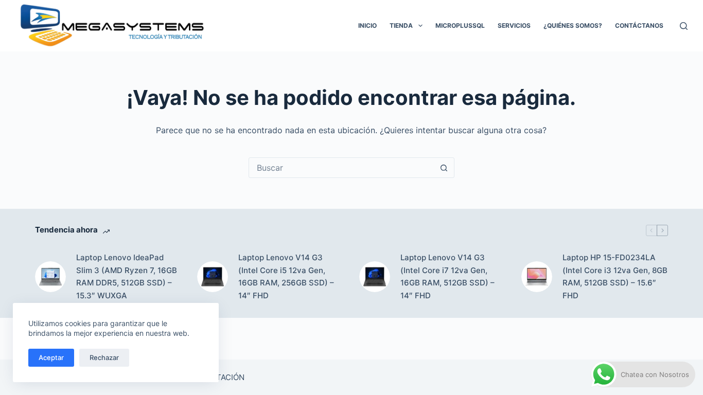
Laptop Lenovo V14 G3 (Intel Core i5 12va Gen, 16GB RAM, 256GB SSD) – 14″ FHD (286, 276)
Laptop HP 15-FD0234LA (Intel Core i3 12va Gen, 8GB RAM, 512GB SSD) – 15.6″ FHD (615, 276)
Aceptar (51, 357)
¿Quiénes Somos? (572, 25)
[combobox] (341, 167)
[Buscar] (684, 26)
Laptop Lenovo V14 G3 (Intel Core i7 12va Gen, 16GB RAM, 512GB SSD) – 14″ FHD (447, 276)
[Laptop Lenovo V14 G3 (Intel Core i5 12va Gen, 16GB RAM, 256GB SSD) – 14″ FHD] (212, 276)
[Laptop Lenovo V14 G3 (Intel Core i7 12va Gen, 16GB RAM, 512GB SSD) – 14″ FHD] (374, 276)
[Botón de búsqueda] (444, 167)
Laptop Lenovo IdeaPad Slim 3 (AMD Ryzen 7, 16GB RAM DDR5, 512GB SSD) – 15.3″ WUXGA (126, 276)
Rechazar (104, 357)
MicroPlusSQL (460, 25)
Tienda (401, 25)
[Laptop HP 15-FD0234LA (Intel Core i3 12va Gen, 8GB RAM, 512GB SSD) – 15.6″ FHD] (536, 276)
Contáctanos (639, 25)
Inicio (367, 25)
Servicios (514, 25)
